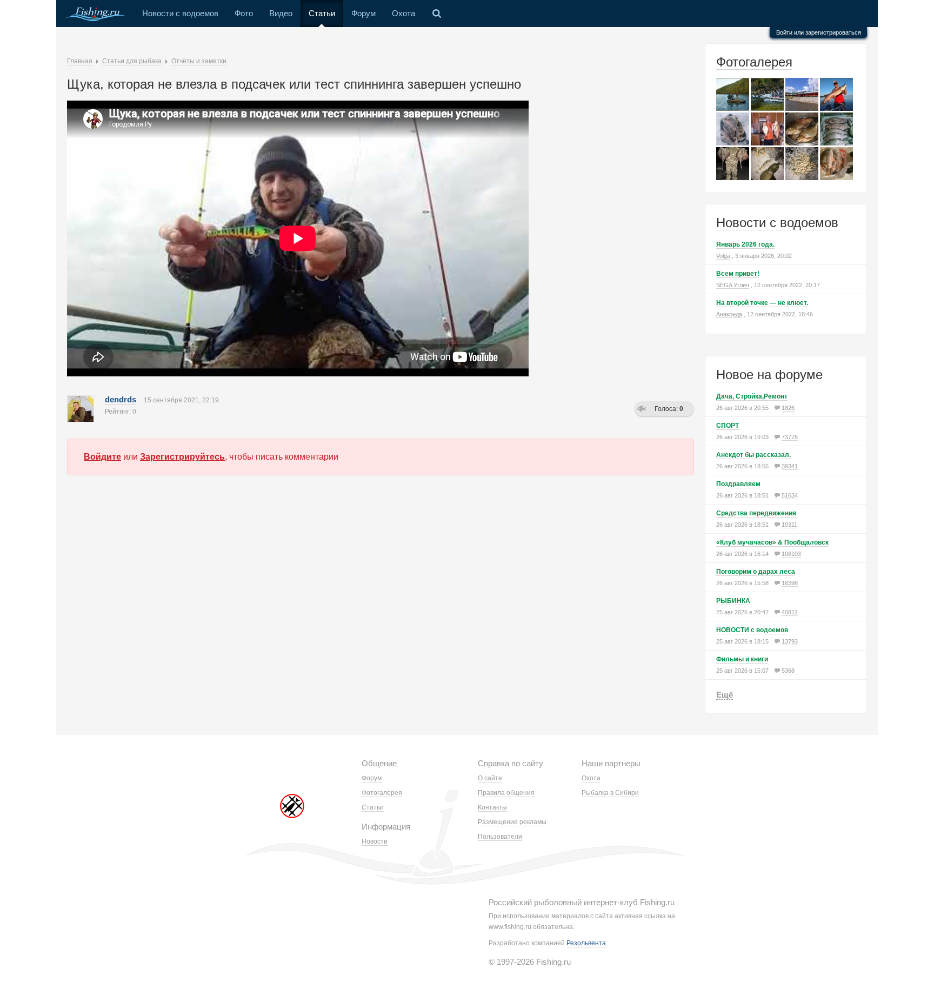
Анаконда (729, 314)
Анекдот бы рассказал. (753, 455)
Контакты (492, 807)
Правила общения (506, 793)
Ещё (724, 694)
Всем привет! (737, 273)
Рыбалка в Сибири (610, 793)
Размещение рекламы (512, 822)
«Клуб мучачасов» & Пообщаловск (772, 542)
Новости (375, 841)
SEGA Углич (732, 285)
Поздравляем (738, 484)
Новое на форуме (769, 374)
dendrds (120, 399)
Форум (363, 13)
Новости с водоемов (180, 13)
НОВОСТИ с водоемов (752, 630)
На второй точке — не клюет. (762, 303)
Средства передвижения (756, 513)
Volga (723, 256)
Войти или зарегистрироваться (818, 32)
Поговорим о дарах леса (755, 571)
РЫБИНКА (733, 601)
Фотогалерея (754, 62)
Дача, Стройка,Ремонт (752, 396)
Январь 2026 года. (745, 244)
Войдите (102, 456)
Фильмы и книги (742, 659)
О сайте (490, 778)
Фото (244, 13)
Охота (403, 13)
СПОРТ (727, 425)
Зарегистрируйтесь (182, 456)
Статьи (322, 13)
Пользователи (500, 836)
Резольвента (586, 943)
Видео (280, 13)
